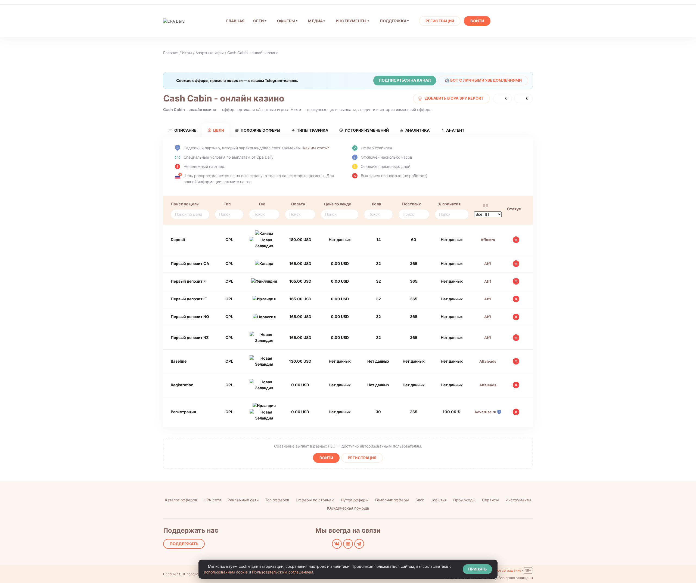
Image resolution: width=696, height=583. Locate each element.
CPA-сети (212, 500)
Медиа (315, 20)
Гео (262, 204)
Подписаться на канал (405, 80)
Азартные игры (209, 52)
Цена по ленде (337, 204)
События (438, 500)
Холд (376, 204)
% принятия (449, 204)
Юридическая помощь (348, 508)
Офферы (286, 20)
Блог (419, 500)
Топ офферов (277, 500)
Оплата (298, 204)
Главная (170, 52)
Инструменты (351, 20)
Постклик (411, 204)
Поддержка (393, 20)
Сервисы (490, 500)
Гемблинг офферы (392, 500)
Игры (187, 52)
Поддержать (184, 543)
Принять (477, 569)
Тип (227, 204)
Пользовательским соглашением (282, 572)
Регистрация (439, 20)
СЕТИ (258, 20)
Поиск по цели (185, 204)
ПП (486, 205)
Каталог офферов (181, 500)
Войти (477, 20)
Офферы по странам (315, 500)
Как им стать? (316, 148)
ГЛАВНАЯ (235, 20)
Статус (514, 208)
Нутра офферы (355, 500)
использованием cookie (226, 572)
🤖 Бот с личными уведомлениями (483, 80)
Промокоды (464, 500)
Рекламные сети (243, 500)
